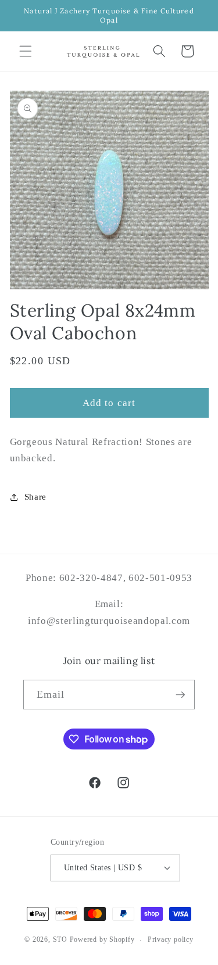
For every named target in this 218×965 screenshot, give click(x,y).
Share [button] (35, 496)
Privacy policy (171, 939)
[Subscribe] (180, 695)
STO (60, 940)
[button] (26, 51)
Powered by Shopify (102, 940)
